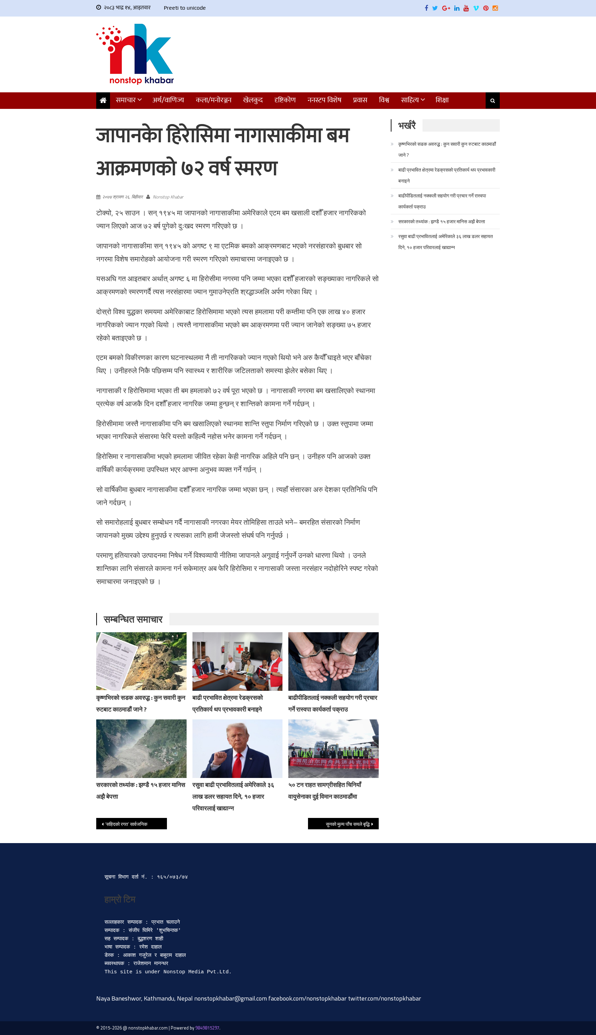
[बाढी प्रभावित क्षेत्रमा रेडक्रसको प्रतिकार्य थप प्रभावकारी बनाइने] (237, 662)
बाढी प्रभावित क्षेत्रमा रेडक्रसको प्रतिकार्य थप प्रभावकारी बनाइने (446, 175)
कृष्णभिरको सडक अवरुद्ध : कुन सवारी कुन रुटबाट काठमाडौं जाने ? (447, 149)
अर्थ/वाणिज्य (168, 100)
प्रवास (360, 100)
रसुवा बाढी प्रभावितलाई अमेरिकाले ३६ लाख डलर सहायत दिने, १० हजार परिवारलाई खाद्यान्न (233, 796)
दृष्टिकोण (285, 100)
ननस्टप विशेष (324, 100)
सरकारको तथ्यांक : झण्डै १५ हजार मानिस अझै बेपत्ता (441, 221)
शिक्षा (442, 100)
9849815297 (207, 1027)
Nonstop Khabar (168, 196)
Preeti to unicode (185, 7)
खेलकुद (253, 100)
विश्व (384, 100)
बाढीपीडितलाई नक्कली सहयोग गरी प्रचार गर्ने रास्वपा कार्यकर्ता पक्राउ (442, 201)
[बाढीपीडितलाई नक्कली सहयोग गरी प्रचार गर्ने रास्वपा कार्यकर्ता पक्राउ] (333, 661)
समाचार (126, 100)
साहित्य (410, 100)
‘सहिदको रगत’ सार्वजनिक (126, 824)
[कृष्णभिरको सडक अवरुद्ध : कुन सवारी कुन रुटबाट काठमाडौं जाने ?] (141, 661)
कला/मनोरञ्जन (213, 100)
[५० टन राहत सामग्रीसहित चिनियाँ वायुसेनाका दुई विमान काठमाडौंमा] (333, 748)
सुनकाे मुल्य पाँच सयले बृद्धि (348, 824)
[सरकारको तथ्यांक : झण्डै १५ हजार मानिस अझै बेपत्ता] (141, 748)
